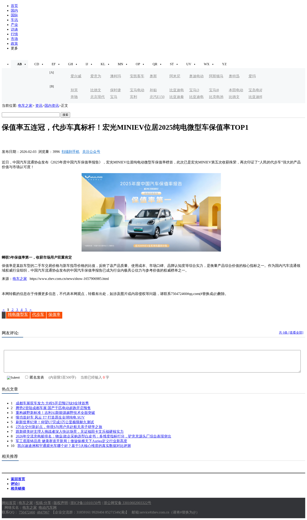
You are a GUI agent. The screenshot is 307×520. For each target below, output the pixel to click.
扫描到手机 (71, 152)
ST (172, 64)
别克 (74, 90)
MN (120, 64)
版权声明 (60, 503)
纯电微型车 (18, 314)
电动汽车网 (48, 507)
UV (188, 64)
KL (103, 64)
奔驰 (74, 97)
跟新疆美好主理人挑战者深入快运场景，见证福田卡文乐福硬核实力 (70, 431)
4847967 (43, 512)
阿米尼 (174, 76)
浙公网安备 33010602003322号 (127, 503)
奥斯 (153, 76)
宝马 (113, 97)
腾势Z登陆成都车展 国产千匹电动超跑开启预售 (53, 408)
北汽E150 (157, 97)
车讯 (14, 20)
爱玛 (252, 76)
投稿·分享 (43, 503)
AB (19, 64)
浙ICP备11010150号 (85, 503)
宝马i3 (194, 90)
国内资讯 (51, 105)
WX (206, 64)
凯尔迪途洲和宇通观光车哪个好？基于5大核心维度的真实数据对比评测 (74, 446)
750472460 (27, 512)
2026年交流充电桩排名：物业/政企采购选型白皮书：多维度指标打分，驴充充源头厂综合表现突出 (93, 436)
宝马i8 (214, 90)
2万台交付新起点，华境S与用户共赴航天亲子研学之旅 (59, 427)
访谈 (14, 29)
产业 (14, 25)
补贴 (153, 90)
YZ (224, 64)
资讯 (38, 105)
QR (155, 64)
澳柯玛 (115, 76)
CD (36, 64)
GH (70, 64)
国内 (14, 10)
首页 (14, 6)
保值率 (54, 314)
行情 (14, 34)
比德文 (95, 90)
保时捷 (115, 90)
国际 (14, 15)
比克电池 (216, 97)
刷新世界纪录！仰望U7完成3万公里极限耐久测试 (55, 422)
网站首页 (9, 503)
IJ (87, 64)
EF (54, 64)
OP (138, 64)
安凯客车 (137, 76)
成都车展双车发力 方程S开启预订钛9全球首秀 (52, 403)
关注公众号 (91, 152)
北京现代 (97, 97)
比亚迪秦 (176, 97)
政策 (14, 43)
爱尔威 (76, 76)
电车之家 (25, 105)
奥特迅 (234, 76)
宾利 (133, 97)
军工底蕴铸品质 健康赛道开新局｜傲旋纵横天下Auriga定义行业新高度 (71, 441)
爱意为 (95, 76)
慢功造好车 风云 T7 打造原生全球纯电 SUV (50, 417)
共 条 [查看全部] (291, 332)
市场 (14, 39)
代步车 (38, 314)
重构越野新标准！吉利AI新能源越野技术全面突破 (55, 413)
